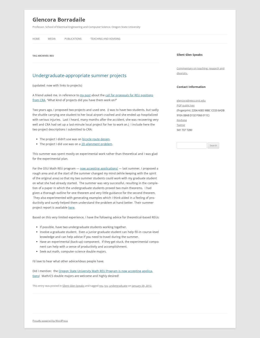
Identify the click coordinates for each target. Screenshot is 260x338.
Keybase (182, 120)
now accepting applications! (99, 168)
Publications (73, 38)
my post (85, 95)
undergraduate (118, 286)
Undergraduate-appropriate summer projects (79, 75)
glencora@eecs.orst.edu (191, 100)
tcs (106, 286)
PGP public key (186, 105)
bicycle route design (96, 139)
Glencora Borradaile (58, 19)
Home (36, 38)
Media (52, 38)
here (71, 207)
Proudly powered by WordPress (50, 321)
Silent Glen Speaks (73, 286)
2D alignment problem (96, 144)
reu (101, 286)
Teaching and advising (105, 38)
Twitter (181, 125)
